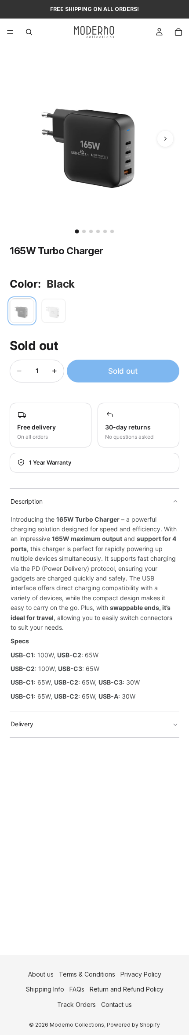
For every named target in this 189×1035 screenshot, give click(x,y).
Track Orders (76, 1004)
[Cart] (178, 32)
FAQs (76, 989)
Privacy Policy (140, 974)
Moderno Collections (77, 1024)
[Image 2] (84, 231)
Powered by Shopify (133, 1024)
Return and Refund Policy (127, 989)
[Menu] (10, 32)
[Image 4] (98, 231)
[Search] (29, 32)
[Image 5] (105, 231)
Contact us (116, 1004)
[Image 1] (77, 231)
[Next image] (165, 139)
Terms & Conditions (87, 974)
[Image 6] (112, 231)
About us (41, 974)
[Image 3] (91, 231)
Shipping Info (45, 989)
